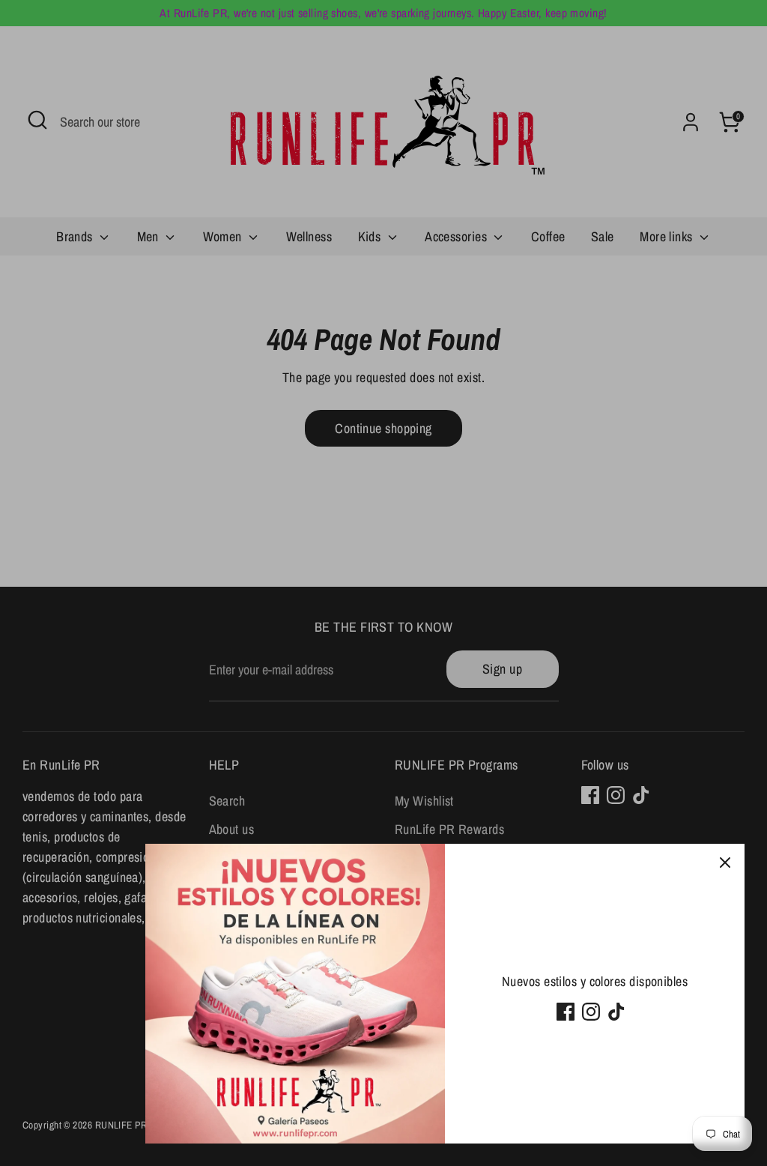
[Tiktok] (616, 1012)
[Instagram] (591, 1012)
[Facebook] (566, 1012)
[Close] (725, 863)
